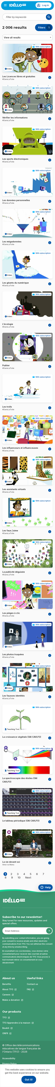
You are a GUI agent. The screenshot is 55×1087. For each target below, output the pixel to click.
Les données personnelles (16, 200)
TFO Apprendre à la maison (16, 1022)
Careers (11, 994)
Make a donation (11, 1000)
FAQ (35, 989)
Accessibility (8, 1058)
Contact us (32, 984)
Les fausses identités (13, 695)
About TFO (11, 989)
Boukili (16, 1028)
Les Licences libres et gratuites (18, 76)
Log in (45, 5)
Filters (41, 27)
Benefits (6, 984)
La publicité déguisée (13, 572)
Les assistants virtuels (14, 489)
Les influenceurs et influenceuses (20, 448)
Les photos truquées (13, 654)
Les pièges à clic (11, 613)
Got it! (29, 1079)
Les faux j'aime (10, 530)
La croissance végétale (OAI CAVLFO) (21, 737)
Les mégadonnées (11, 241)
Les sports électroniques (15, 159)
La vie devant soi (11, 862)
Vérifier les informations (15, 117)
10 (19, 877)
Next (28, 877)
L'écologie (7, 324)
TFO (16, 1017)
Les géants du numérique (15, 282)
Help (46, 887)
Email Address (11, 932)
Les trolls (7, 406)
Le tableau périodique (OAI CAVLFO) (20, 820)
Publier (6, 365)
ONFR (16, 1033)
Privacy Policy (9, 1063)
